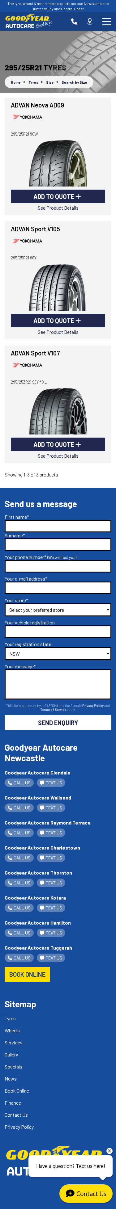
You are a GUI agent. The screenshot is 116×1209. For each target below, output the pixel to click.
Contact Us (16, 1115)
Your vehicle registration (30, 622)
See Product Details (58, 208)
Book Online (17, 1091)
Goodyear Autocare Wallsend (38, 797)
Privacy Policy (93, 705)
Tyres (10, 1018)
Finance (13, 1103)
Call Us (22, 782)
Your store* (16, 600)
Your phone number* (40, 557)
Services (14, 1042)
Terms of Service (53, 709)
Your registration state (28, 644)
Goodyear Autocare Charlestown (42, 847)
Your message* (20, 666)
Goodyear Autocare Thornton (38, 872)
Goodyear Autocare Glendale (38, 772)
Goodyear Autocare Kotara (35, 897)
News (11, 1078)
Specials (13, 1066)
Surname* (15, 535)
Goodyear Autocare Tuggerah (38, 948)
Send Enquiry (58, 722)
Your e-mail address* (26, 578)
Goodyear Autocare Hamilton (38, 923)
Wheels (12, 1030)
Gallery (11, 1054)
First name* (17, 517)
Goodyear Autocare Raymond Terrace (48, 822)
